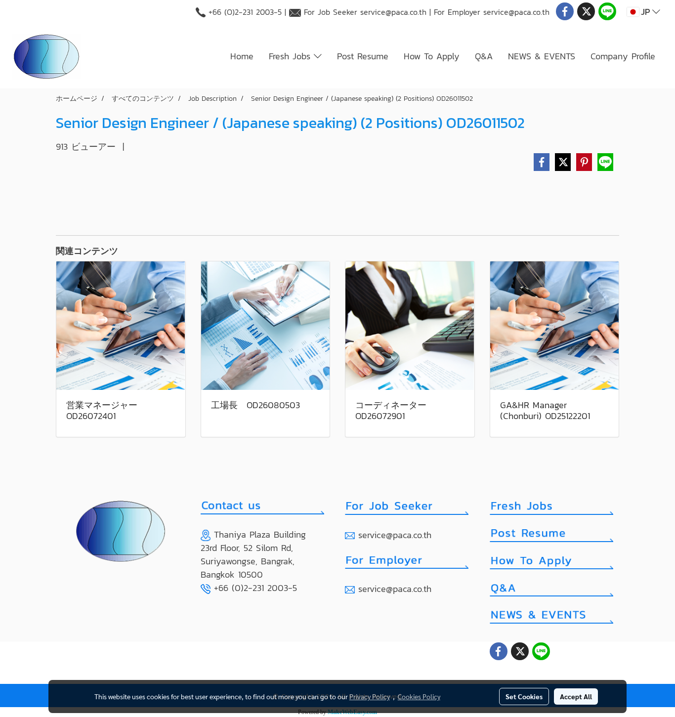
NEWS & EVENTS (541, 56)
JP (645, 11)
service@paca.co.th (393, 12)
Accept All (576, 696)
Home (241, 56)
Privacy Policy (369, 696)
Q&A (484, 56)
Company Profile (623, 56)
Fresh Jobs (291, 56)
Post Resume (362, 56)
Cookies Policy (419, 696)
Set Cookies (524, 696)
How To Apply (432, 56)
